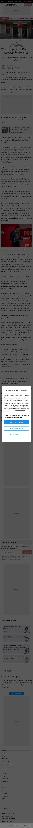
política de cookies (20, 410)
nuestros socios (25, 393)
